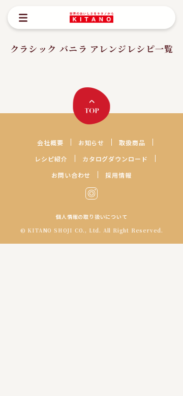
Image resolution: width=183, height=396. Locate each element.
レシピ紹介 (51, 158)
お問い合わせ (71, 175)
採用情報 (118, 175)
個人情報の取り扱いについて (91, 216)
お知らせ (91, 142)
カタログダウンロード (115, 158)
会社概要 (50, 142)
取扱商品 (132, 142)
